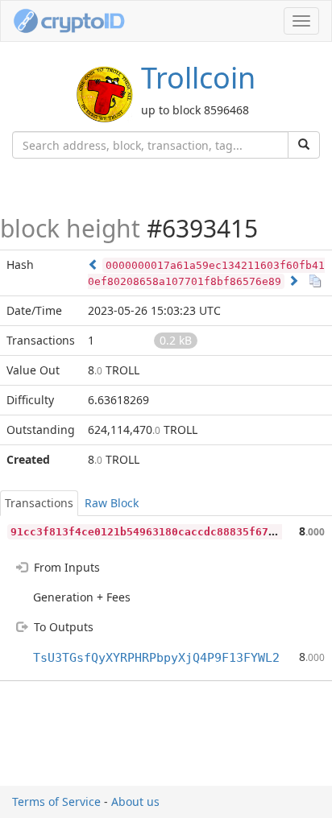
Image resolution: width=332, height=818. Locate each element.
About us (135, 801)
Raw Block (112, 502)
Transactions (39, 502)
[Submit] (304, 145)
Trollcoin (198, 77)
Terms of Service (56, 801)
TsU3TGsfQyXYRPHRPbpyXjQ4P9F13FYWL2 (156, 658)
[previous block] (93, 264)
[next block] (293, 280)
